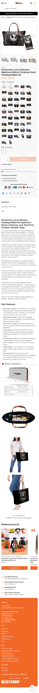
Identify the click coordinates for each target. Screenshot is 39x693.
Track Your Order (6, 648)
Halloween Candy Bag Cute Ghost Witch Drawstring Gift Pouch (14, 559)
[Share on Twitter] (10, 193)
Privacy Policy (6, 639)
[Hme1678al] (10, 117)
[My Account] (31, 3)
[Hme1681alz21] (10, 129)
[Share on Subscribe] (25, 193)
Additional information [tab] (9, 207)
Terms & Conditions (7, 636)
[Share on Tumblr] (18, 193)
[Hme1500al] (28, 98)
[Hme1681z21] (16, 129)
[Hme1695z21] (4, 136)
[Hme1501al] (16, 105)
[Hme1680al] (16, 123)
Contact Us (5, 631)
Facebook (4, 670)
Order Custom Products (10, 180)
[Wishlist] (25, 531)
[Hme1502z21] (16, 111)
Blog (2, 641)
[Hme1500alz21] (4, 105)
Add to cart (23, 159)
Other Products (18, 517)
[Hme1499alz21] (16, 98)
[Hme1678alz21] (16, 117)
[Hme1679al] (28, 117)
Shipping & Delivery (7, 656)
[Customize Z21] (16, 86)
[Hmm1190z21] (10, 142)
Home (2, 17)
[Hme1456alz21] (10, 92)
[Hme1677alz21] (28, 111)
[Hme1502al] (4, 111)
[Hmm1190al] (28, 136)
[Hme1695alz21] (28, 129)
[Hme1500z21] (10, 105)
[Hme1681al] (4, 129)
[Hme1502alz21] (10, 111)
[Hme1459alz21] (22, 92)
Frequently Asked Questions (10, 651)
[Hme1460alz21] (28, 92)
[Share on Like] (3, 193)
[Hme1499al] (10, 98)
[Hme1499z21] (22, 98)
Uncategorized (9, 17)
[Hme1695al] (22, 129)
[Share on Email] (21, 193)
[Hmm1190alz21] (4, 142)
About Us (4, 629)
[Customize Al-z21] (10, 86)
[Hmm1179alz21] (16, 136)
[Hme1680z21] (28, 123)
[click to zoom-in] (18, 36)
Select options (14, 568)
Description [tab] (5, 202)
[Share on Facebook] (6, 193)
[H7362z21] (4, 92)
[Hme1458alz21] (16, 92)
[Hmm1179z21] (22, 136)
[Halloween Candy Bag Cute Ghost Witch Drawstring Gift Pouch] (14, 541)
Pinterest (4, 668)
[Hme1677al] (22, 111)
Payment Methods (7, 653)
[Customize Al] (4, 86)
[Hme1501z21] (28, 105)
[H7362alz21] (28, 86)
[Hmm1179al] (10, 136)
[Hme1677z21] (4, 117)
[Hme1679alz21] (4, 123)
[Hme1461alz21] (4, 98)
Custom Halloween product (10, 661)
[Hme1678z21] (22, 117)
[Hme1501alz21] (22, 105)
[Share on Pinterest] (14, 193)
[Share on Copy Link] (29, 193)
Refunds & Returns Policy (9, 658)
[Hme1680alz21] (22, 123)
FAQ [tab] (2, 211)
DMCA (3, 634)
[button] (7, 158)
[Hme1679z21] (10, 123)
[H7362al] (22, 86)
